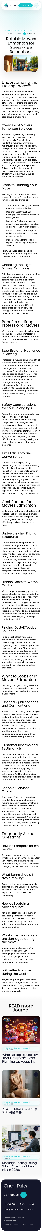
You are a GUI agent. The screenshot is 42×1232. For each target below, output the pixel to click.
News (23, 1204)
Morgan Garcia (31, 33)
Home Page (11, 1204)
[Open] (36, 5)
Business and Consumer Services (20, 30)
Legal (31, 1224)
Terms (24, 1224)
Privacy (16, 1224)
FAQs (31, 1204)
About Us (8, 1224)
